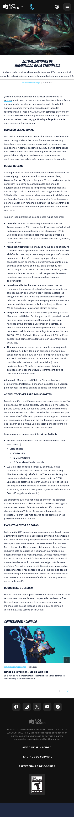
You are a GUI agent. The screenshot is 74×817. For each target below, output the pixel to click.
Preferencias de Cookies (37, 766)
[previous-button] (60, 691)
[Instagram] (27, 707)
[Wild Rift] (31, 6)
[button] (31, 82)
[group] (37, 655)
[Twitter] (37, 707)
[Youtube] (47, 707)
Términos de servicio (37, 756)
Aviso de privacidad (37, 747)
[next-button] (67, 691)
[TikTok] (58, 707)
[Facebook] (16, 707)
